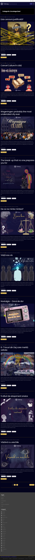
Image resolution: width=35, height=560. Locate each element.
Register (2, 498)
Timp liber (3, 547)
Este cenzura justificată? (12, 19)
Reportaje (3, 545)
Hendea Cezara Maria (8, 206)
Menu (30, 3)
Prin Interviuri (4, 533)
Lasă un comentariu (14, 109)
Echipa (2, 502)
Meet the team (5, 558)
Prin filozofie (4, 529)
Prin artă (3, 524)
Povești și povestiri (4, 522)
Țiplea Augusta (8, 109)
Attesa (11, 556)
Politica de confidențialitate (5, 504)
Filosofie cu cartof (4, 517)
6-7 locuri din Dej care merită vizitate (14, 348)
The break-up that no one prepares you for (17, 161)
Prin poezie (3, 540)
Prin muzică (3, 538)
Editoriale (3, 513)
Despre (10, 558)
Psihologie (3, 543)
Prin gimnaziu (4, 531)
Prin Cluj (3, 526)
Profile (2, 506)
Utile (2, 550)
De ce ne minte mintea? (12, 209)
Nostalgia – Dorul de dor (12, 301)
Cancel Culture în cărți (11, 65)
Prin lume (3, 536)
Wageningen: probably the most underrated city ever (16, 113)
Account (2, 497)
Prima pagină (15, 558)
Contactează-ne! (3, 500)
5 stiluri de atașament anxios (14, 396)
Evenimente (3, 515)
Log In (26, 558)
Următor (31, 484)
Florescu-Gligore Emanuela (9, 252)
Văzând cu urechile (10, 442)
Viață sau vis (7, 255)
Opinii (3, 520)
